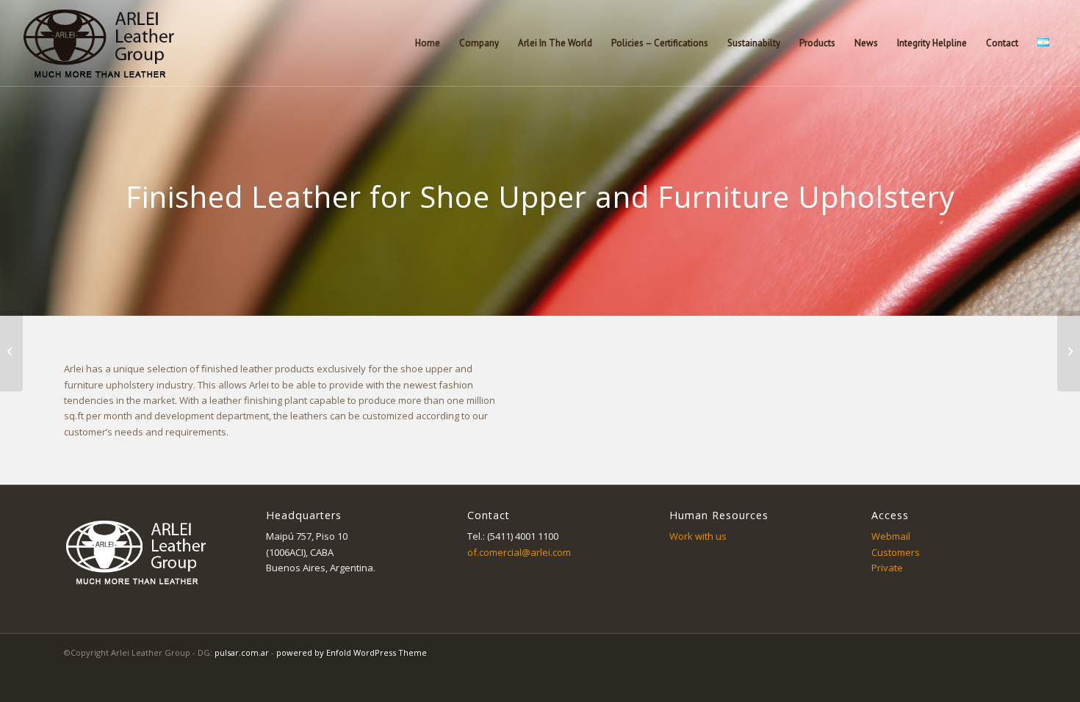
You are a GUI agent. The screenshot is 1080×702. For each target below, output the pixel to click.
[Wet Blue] (1068, 351)
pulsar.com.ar (242, 652)
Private (887, 567)
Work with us (698, 536)
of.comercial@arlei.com (519, 552)
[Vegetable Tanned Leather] (11, 351)
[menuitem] (428, 43)
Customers (895, 552)
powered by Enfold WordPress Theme (351, 652)
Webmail (890, 536)
